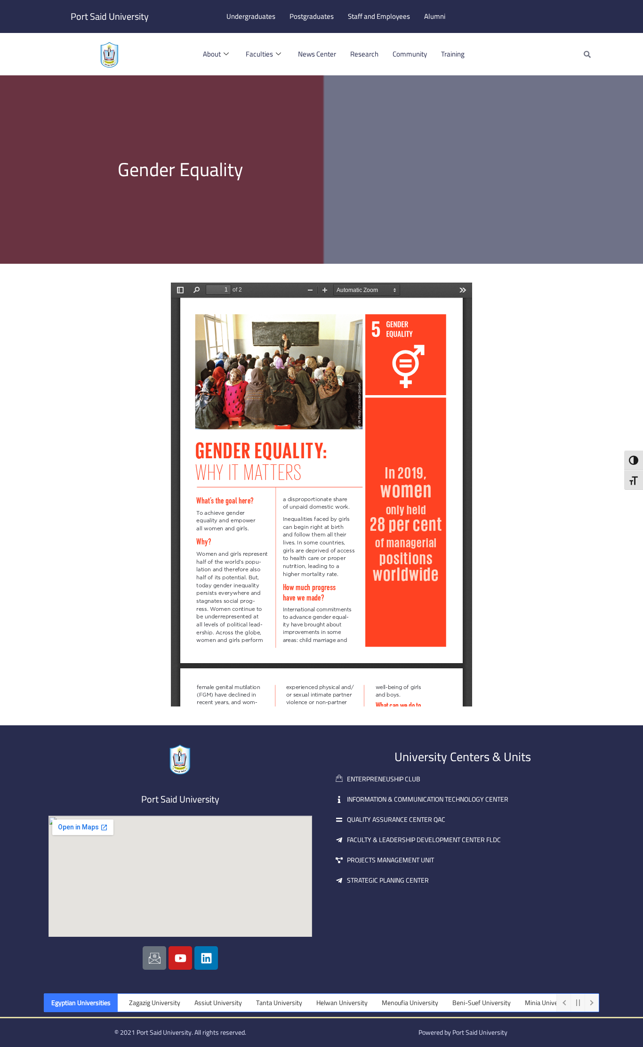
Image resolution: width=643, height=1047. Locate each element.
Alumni (434, 16)
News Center (317, 54)
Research (364, 54)
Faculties (259, 54)
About (212, 54)
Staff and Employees (379, 16)
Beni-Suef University (463, 1003)
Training (453, 54)
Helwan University (324, 1003)
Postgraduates (311, 16)
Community (410, 54)
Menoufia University (392, 1003)
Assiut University (200, 1003)
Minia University (530, 1003)
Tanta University (261, 1003)
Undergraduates (250, 16)
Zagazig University (136, 1003)
